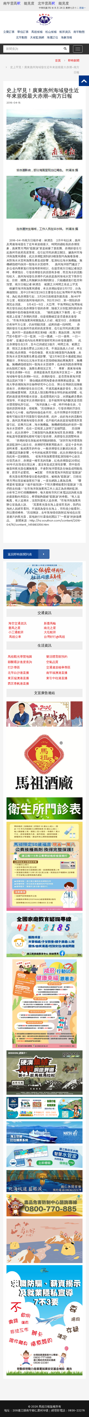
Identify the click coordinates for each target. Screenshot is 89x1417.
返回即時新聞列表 (20, 554)
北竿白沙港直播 (18, 673)
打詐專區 (14, 667)
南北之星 (50, 628)
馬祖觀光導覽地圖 (20, 656)
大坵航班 (50, 632)
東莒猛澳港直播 (18, 678)
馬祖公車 (15, 637)
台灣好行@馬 (53, 637)
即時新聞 (73, 60)
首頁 (58, 60)
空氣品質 (52, 662)
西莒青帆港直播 (18, 683)
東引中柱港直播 (56, 678)
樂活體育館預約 (56, 656)
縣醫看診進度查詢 (20, 662)
